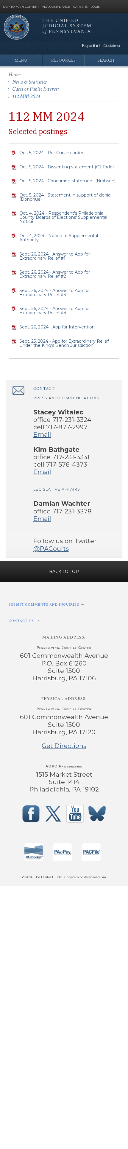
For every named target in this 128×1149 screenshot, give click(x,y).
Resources (63, 60)
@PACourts (51, 548)
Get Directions (64, 745)
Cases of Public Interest (35, 89)
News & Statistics (29, 82)
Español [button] (91, 45)
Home (15, 74)
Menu (21, 60)
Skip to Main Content (21, 7)
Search (106, 60)
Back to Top (64, 571)
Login (95, 7)
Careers (80, 7)
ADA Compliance (56, 7)
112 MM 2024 (26, 96)
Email (42, 434)
